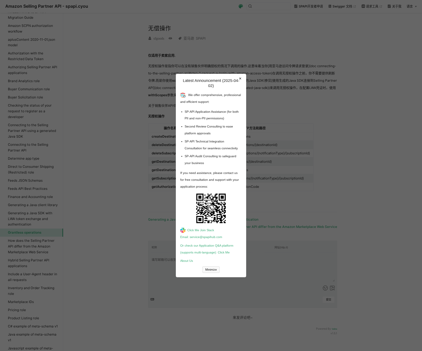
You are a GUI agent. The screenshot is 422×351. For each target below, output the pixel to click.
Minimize (211, 269)
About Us (186, 260)
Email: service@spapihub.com (201, 237)
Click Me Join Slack (200, 230)
